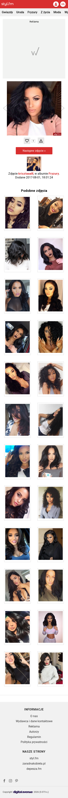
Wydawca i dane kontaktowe (34, 721)
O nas (34, 716)
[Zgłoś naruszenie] (41, 141)
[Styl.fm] (9, 4)
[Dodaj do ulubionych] (27, 141)
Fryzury (32, 12)
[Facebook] (4, 781)
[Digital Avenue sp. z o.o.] (23, 792)
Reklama (34, 726)
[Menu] (63, 4)
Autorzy (34, 731)
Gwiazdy (7, 12)
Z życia (45, 12)
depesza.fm (34, 768)
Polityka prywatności (34, 742)
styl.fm (34, 758)
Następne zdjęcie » (34, 150)
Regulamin (34, 737)
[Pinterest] (16, 781)
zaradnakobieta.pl (34, 763)
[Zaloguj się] (56, 4)
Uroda (20, 12)
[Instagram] (10, 781)
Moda (57, 12)
